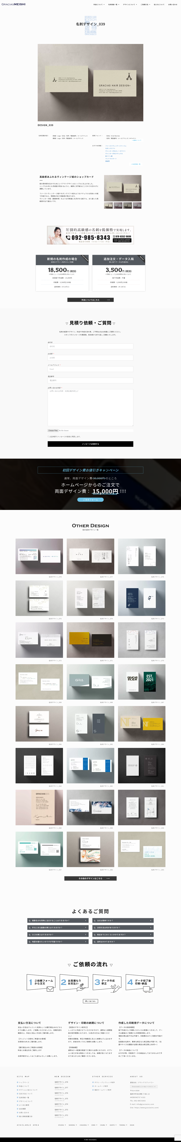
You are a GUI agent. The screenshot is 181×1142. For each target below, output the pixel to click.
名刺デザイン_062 (106, 786)
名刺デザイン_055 (157, 870)
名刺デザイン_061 (157, 786)
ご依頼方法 (144, 4)
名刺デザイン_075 (55, 619)
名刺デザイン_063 (55, 786)
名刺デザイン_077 (106, 577)
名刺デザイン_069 (55, 702)
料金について (98, 4)
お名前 (50, 354)
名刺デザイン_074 (106, 619)
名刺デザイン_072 (55, 660)
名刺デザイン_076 (157, 577)
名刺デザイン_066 (55, 744)
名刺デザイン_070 (157, 660)
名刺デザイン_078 (55, 577)
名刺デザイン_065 (106, 744)
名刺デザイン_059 (106, 828)
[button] (106, 188)
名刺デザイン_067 (157, 702)
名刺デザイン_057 (55, 870)
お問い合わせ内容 (54, 388)
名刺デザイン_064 (157, 744)
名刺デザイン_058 (157, 828)
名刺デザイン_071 (106, 660)
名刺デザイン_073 (157, 619)
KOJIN (132, 1125)
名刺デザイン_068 (106, 702)
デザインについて (129, 4)
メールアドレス (53, 365)
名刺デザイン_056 (106, 870)
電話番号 (51, 376)
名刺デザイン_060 (55, 828)
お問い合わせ (172, 4)
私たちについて (159, 4)
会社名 (50, 342)
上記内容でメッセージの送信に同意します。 (65, 437)
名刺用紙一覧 (112, 4)
